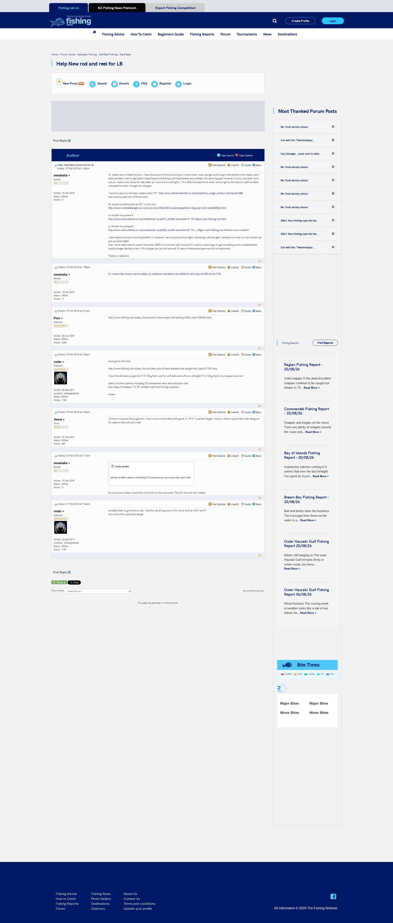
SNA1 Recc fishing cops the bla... (300, 220)
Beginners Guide (171, 34)
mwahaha (61, 175)
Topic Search (227, 155)
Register (165, 83)
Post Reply (60, 140)
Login (332, 21)
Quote (248, 165)
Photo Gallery (101, 898)
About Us (130, 893)
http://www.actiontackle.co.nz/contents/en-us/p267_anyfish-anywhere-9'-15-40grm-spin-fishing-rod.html (167, 218)
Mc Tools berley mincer (294, 126)
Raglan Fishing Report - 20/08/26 (303, 366)
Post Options (218, 165)
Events (124, 83)
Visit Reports (325, 343)
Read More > (312, 387)
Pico (57, 318)
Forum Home (67, 54)
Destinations (287, 34)
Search (102, 83)
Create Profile (300, 21)
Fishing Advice (113, 34)
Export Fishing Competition (175, 7)
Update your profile (138, 908)
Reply (258, 165)
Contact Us (132, 898)
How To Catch (141, 34)
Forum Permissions (252, 590)
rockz (58, 361)
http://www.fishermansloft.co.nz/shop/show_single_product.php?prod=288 (201, 193)
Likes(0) (234, 165)
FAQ (144, 83)
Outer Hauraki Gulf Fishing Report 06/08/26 (306, 591)
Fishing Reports (202, 34)
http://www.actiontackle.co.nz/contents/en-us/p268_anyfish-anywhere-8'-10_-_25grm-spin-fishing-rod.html (168, 230)
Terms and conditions (139, 903)
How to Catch (66, 898)
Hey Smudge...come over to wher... (301, 153)
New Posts (70, 83)
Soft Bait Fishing (108, 54)
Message (119, 155)
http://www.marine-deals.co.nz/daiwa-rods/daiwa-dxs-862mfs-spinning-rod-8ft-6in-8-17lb (170, 273)
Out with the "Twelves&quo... (298, 140)
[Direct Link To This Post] (56, 164)
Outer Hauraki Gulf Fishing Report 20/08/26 (306, 543)
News (267, 34)
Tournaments (247, 34)
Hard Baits (125, 54)
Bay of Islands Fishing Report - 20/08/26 (302, 455)
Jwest (58, 419)
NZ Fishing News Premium (117, 7)
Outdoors (98, 908)
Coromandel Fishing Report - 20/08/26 (306, 410)
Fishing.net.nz (68, 7)
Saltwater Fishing (87, 54)
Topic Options (245, 155)
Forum (225, 34)
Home (54, 54)
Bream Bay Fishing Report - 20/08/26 (306, 499)
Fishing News (101, 893)
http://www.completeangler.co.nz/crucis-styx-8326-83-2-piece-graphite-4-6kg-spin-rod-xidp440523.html (167, 207)
